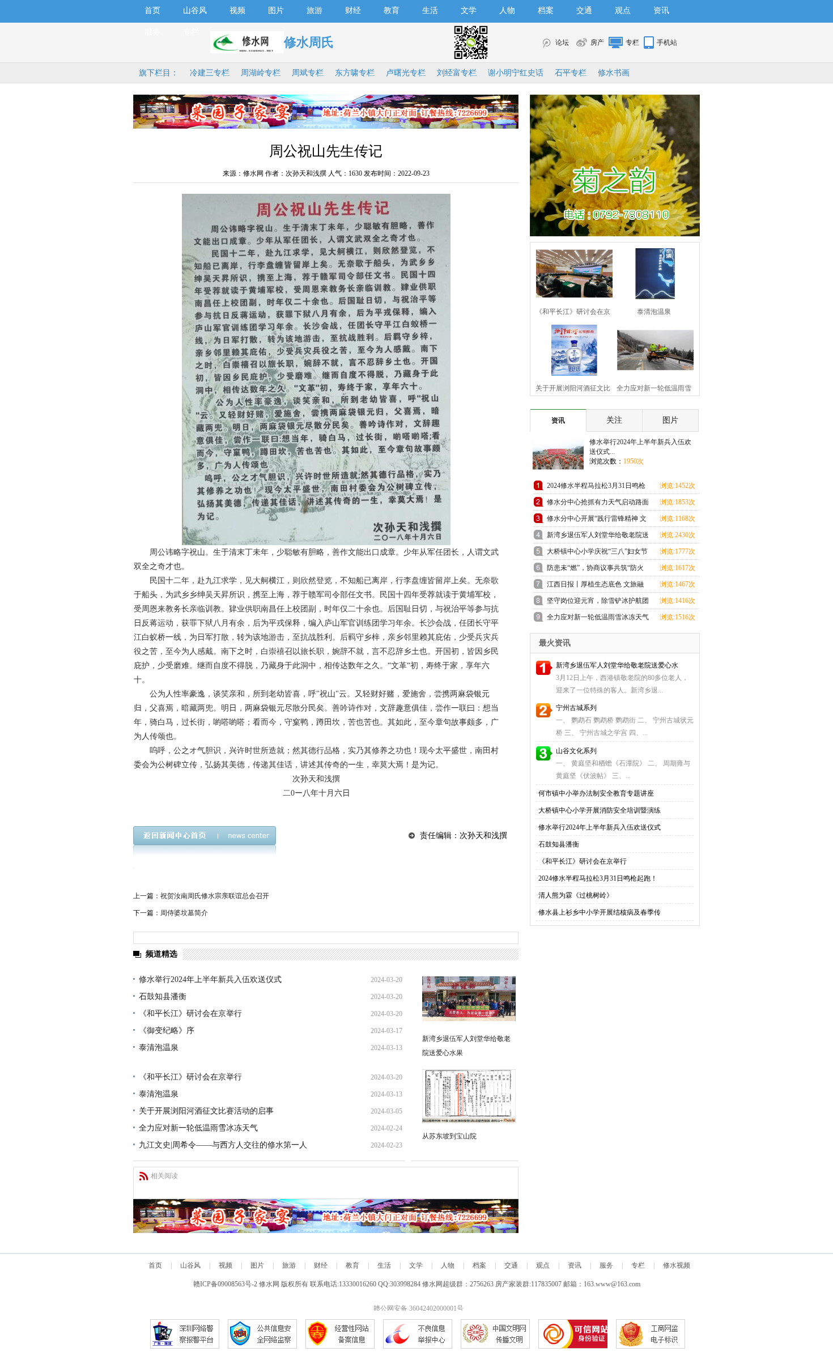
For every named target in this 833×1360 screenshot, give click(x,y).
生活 (430, 10)
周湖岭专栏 (260, 73)
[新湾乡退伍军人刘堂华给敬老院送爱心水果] (469, 998)
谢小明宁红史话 (515, 73)
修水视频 (676, 1265)
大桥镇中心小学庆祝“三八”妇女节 (597, 551)
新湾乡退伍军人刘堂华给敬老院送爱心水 (617, 665)
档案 (546, 10)
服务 (152, 32)
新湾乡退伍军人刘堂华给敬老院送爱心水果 (598, 537)
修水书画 (614, 73)
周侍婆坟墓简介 (184, 913)
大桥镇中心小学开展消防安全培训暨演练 (599, 810)
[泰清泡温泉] (652, 272)
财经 (353, 10)
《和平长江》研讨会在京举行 (190, 1013)
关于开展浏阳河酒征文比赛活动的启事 (206, 1111)
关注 (614, 420)
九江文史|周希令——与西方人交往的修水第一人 (223, 1145)
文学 (469, 10)
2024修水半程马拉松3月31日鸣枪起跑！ (596, 488)
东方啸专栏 (355, 73)
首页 (152, 10)
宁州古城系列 (576, 708)
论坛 (562, 42)
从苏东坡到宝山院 (449, 1136)
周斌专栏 (308, 73)
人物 (507, 10)
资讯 (661, 10)
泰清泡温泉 (158, 1047)
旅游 (314, 10)
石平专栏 (570, 73)
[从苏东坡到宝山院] (469, 1096)
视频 (237, 10)
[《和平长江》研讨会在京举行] (571, 272)
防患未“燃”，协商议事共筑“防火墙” (595, 570)
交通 (584, 10)
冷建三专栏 (210, 73)
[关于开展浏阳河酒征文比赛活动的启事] (571, 349)
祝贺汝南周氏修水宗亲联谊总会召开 (214, 896)
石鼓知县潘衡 (162, 996)
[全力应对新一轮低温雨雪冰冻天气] (652, 349)
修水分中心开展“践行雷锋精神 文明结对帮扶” (597, 520)
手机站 (667, 42)
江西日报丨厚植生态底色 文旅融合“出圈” (595, 586)
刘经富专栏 (457, 73)
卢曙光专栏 (406, 73)
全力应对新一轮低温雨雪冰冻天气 (198, 1128)
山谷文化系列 (576, 751)
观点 (623, 10)
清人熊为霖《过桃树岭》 (575, 895)
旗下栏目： (158, 73)
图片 (276, 10)
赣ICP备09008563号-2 (225, 1284)
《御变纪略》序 (166, 1030)
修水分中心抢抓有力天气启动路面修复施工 (598, 504)
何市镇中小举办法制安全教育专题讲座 (596, 793)
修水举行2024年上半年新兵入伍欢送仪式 (210, 979)
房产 (597, 42)
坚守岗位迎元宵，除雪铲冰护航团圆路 (598, 603)
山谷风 (195, 10)
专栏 (191, 32)
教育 (392, 10)
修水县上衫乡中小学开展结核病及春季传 (599, 912)
